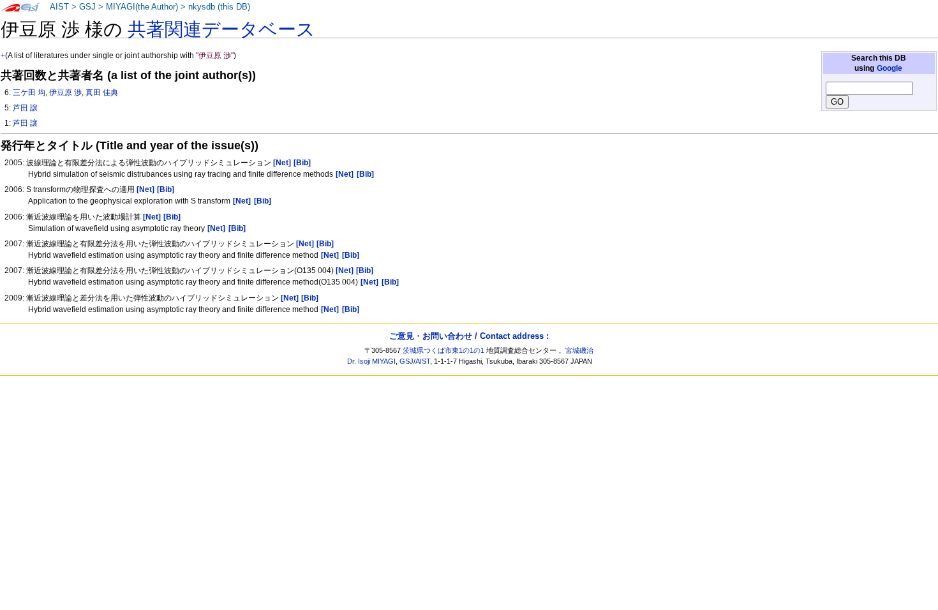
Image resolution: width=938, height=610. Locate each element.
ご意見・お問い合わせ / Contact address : (469, 336)
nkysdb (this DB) (219, 7)
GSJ (87, 7)
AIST (59, 7)
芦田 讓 (25, 123)
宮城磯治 (579, 350)
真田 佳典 (102, 92)
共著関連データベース (221, 29)
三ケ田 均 (29, 92)
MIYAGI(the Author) (142, 7)
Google (889, 68)
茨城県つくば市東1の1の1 (443, 350)
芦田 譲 (25, 107)
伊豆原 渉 (65, 92)
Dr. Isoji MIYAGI (371, 361)
